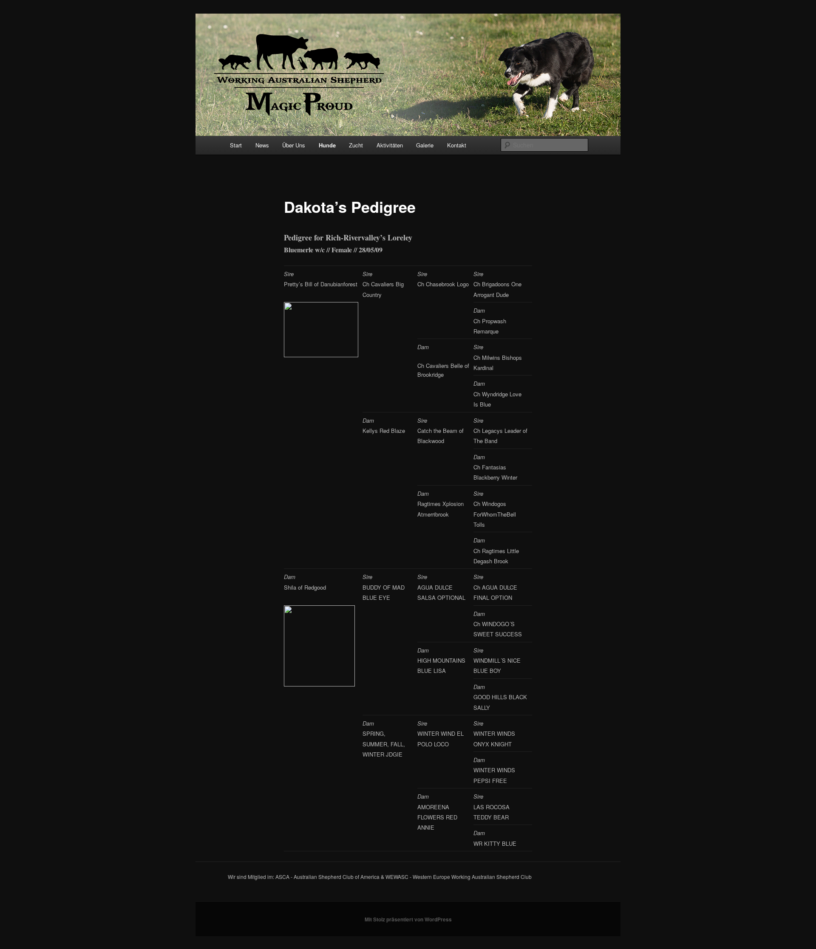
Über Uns (293, 145)
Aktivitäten (390, 145)
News (262, 145)
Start (236, 145)
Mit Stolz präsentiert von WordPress (408, 919)
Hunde (327, 145)
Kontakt (456, 145)
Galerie (425, 145)
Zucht (356, 145)
